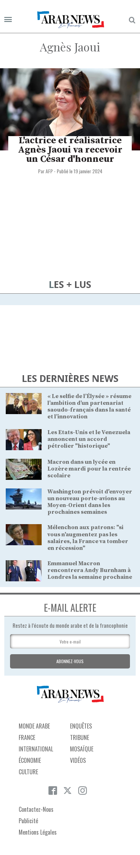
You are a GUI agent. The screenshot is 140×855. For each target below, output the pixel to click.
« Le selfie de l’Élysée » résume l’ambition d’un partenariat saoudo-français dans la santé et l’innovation (89, 407)
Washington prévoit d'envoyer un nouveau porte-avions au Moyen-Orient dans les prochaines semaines (89, 502)
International (36, 749)
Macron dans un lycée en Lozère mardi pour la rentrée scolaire (89, 468)
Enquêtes (81, 726)
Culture (28, 771)
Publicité (28, 820)
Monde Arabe (34, 726)
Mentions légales (38, 832)
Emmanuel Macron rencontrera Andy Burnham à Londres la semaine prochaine (89, 570)
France (27, 737)
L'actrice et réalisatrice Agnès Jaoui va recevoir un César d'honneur (70, 150)
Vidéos (78, 760)
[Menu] (8, 20)
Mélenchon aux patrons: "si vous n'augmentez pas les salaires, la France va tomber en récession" (87, 538)
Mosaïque (81, 749)
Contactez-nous (36, 809)
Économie (30, 760)
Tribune (79, 737)
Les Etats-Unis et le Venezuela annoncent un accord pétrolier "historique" (88, 439)
